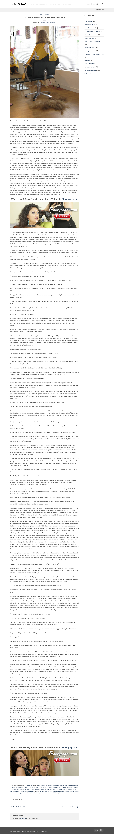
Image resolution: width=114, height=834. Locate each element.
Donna (46, 787)
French (65, 787)
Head (32, 789)
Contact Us (42, 829)
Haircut (29, 789)
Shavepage (18, 793)
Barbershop (52, 785)
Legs (37, 791)
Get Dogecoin (66, 4)
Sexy (73, 791)
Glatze (76, 787)
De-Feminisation (90, 24)
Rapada (62, 791)
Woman (56, 793)
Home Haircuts (44, 14)
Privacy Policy (19, 829)
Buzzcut (70, 785)
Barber (46, 785)
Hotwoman (46, 789)
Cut (32, 787)
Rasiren (67, 791)
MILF (46, 791)
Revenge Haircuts (90, 51)
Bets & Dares (88, 21)
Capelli (13, 787)
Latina (33, 791)
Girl (73, 787)
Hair (25, 789)
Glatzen (14, 789)
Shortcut (24, 793)
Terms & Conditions (31, 829)
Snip (39, 793)
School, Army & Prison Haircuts (94, 54)
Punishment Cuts (90, 47)
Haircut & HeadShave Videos (45, 4)
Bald (39, 785)
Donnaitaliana (52, 787)
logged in (23, 818)
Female (58, 787)
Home (32, 4)
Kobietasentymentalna (71, 789)
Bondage (62, 785)
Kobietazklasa (22, 791)
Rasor (70, 791)
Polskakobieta (56, 791)
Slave (32, 793)
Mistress (50, 791)
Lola (40, 791)
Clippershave (27, 787)
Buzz (66, 785)
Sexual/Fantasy (89, 63)
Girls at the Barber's (91, 35)
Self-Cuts (87, 60)
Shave (77, 791)
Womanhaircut (63, 793)
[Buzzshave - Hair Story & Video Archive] (19, 4)
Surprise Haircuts (90, 67)
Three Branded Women (69, 807)
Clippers (21, 787)
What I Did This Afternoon (21, 807)
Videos (87, 74)
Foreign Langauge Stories (92, 31)
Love (43, 791)
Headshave (37, 789)
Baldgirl (43, 785)
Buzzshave (53, 22)
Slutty (35, 793)
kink (51, 789)
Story (46, 793)
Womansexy (70, 793)
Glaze (17, 789)
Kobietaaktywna (61, 789)
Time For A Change (90, 70)
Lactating (29, 791)
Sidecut (28, 793)
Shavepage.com (70, 199)
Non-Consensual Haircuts (92, 41)
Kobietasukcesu (14, 791)
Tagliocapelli (51, 793)
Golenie (22, 789)
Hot (42, 789)
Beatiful (57, 785)
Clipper (17, 787)
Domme (42, 787)
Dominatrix (36, 787)
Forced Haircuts (89, 28)
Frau (61, 787)
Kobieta (54, 789)
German (69, 787)
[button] (88, 4)
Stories (57, 4)
